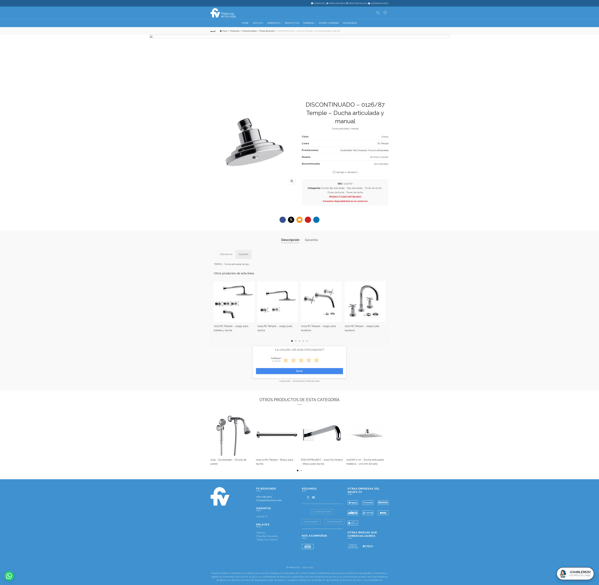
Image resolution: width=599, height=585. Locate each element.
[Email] (299, 220)
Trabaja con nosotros (267, 539)
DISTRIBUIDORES (379, 3)
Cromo (384, 137)
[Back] (213, 31)
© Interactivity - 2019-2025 (299, 567)
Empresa (308, 23)
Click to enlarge (292, 181)
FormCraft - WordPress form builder (299, 381)
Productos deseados (385, 12)
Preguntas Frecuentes (267, 536)
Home (245, 23)
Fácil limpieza (360, 150)
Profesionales (334, 522)
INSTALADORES (337, 3)
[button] (9, 576)
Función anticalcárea (378, 150)
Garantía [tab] (311, 240)
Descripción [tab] (290, 240)
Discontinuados (249, 31)
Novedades (350, 23)
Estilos (257, 23)
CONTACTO (319, 3)
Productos (292, 23)
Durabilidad (346, 150)
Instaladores (311, 522)
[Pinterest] (308, 220)
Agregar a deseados (347, 172)
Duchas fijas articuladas (333, 188)
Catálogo (260, 532)
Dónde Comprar (329, 23)
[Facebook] (283, 220)
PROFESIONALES (357, 3)
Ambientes (273, 23)
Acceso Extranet (322, 512)
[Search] (378, 12)
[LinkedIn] (316, 220)
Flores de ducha (266, 31)
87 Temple (383, 143)
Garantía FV (262, 516)
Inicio (224, 31)
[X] (291, 220)
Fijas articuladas (355, 188)
